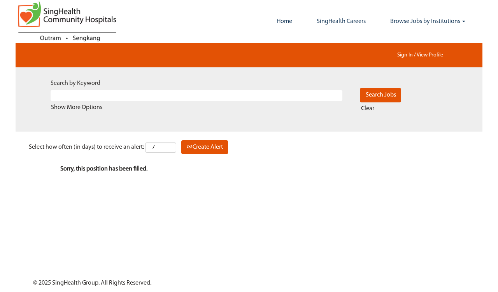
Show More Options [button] (76, 107)
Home (284, 21)
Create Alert (207, 147)
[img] (74, 21)
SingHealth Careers (341, 21)
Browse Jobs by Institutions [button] (425, 21)
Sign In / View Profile (420, 55)
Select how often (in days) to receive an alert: (86, 147)
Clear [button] (367, 109)
